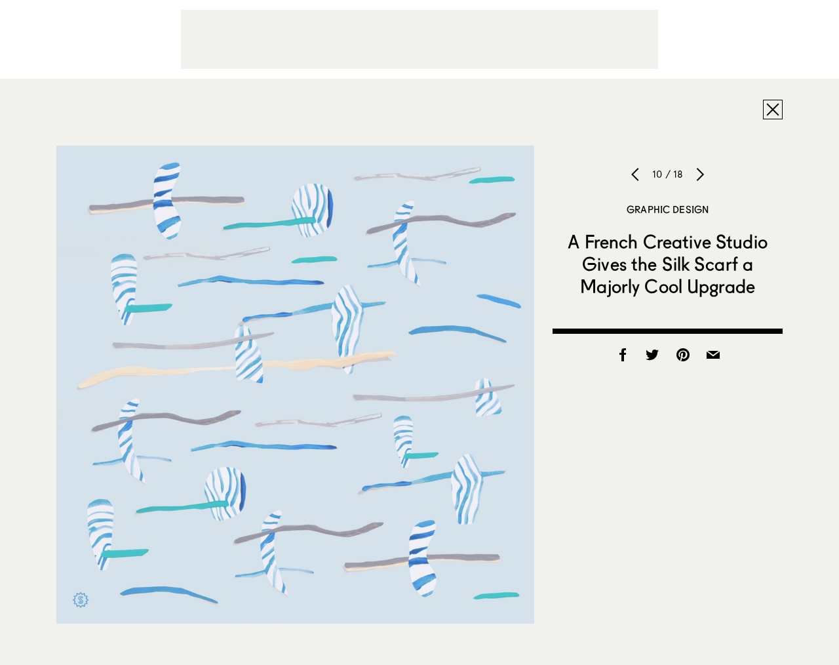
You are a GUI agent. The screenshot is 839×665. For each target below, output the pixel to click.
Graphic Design (668, 209)
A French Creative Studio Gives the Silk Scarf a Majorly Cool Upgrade (667, 263)
